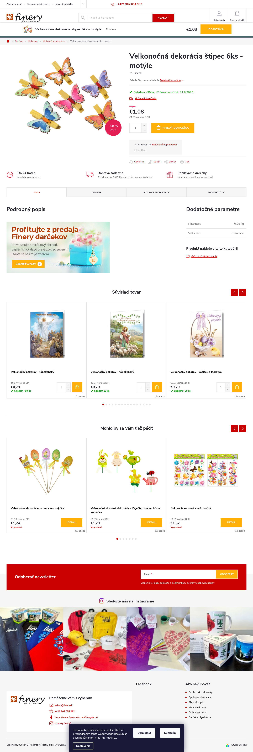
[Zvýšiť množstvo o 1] (144, 125)
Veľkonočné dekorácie (204, 256)
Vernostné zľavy (197, 707)
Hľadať (163, 18)
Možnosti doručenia (145, 98)
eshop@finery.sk (64, 705)
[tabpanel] (47, 350)
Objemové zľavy (197, 712)
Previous (234, 292)
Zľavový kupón (196, 702)
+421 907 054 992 (65, 711)
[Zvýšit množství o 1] (68, 385)
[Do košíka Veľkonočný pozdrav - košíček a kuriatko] (237, 387)
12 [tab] (137, 404)
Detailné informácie (170, 80)
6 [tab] (119, 404)
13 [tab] (140, 404)
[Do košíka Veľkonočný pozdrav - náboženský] (77, 387)
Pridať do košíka (175, 128)
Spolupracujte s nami (200, 697)
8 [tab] (125, 404)
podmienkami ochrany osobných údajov (193, 583)
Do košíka (216, 29)
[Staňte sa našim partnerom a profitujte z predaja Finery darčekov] (58, 247)
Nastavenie (83, 746)
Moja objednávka (64, 4)
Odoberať (227, 574)
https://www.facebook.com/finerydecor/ (76, 717)
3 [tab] (109, 404)
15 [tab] (146, 404)
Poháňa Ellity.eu (140, 150)
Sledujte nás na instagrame (130, 601)
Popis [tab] (37, 192)
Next (242, 292)
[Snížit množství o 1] (68, 389)
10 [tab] (131, 404)
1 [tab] (103, 404)
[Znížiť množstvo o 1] (144, 130)
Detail (71, 522)
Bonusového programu (164, 144)
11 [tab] (134, 404)
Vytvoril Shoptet (238, 744)
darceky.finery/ (63, 723)
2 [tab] (106, 404)
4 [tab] (112, 404)
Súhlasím (170, 733)
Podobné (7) (214, 192)
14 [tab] (143, 404)
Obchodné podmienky (200, 692)
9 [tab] (128, 404)
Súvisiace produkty (154, 192)
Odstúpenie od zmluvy (38, 4)
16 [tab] (150, 404)
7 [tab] (122, 404)
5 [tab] (116, 404)
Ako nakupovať (14, 4)
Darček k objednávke (200, 717)
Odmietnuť (144, 733)
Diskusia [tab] (96, 192)
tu (115, 738)
